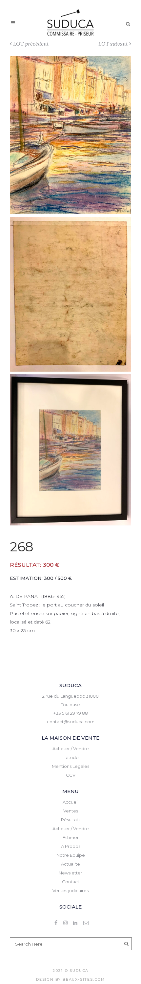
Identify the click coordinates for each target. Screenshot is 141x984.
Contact (70, 881)
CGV (70, 775)
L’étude (71, 757)
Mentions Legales (70, 766)
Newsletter (70, 872)
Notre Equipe (70, 855)
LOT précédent (31, 43)
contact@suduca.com (70, 721)
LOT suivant (113, 43)
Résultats (70, 819)
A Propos (70, 846)
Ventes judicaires (70, 890)
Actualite (70, 864)
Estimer (71, 837)
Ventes (70, 810)
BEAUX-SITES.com (84, 979)
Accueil (70, 802)
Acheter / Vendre (70, 748)
